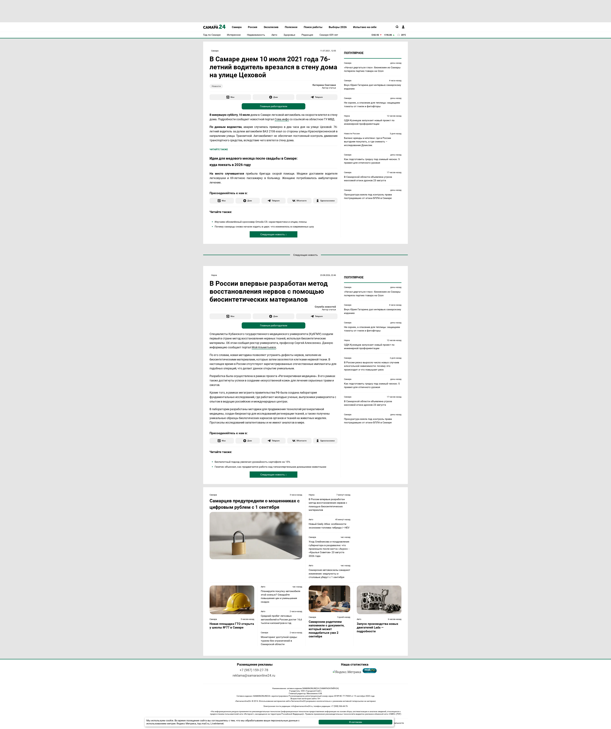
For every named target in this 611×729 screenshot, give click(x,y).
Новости (216, 86)
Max (232, 97)
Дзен (275, 97)
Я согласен (355, 722)
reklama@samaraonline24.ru (254, 675)
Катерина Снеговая (324, 84)
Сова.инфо (282, 119)
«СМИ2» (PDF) (394, 714)
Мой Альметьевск (264, 347)
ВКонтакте (301, 200)
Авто (311, 519)
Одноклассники (327, 200)
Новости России (352, 133)
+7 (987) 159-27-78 (254, 670)
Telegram (319, 97)
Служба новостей (325, 306)
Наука (347, 116)
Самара (214, 51)
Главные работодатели (273, 106)
